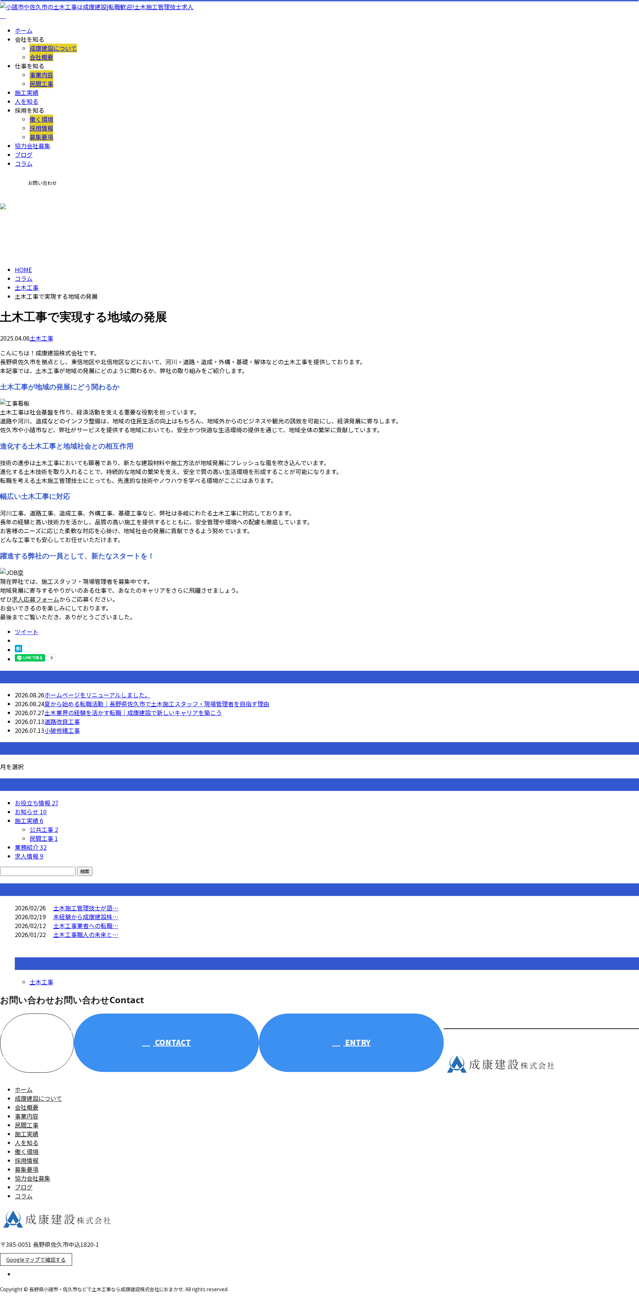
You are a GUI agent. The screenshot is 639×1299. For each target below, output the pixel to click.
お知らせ (31, 811)
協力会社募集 (32, 145)
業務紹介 (31, 847)
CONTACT (26, 207)
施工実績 (26, 92)
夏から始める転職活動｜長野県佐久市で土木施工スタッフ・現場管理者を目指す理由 (156, 703)
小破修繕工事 (62, 730)
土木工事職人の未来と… (85, 934)
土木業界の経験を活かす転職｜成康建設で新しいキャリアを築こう (133, 712)
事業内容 (41, 74)
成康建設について (53, 48)
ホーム (24, 30)
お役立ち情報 (36, 802)
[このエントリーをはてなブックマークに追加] (18, 649)
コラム (24, 163)
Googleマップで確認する (36, 1259)
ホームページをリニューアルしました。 (97, 694)
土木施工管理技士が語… (85, 907)
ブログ (24, 154)
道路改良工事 (62, 721)
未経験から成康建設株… (85, 916)
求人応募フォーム (35, 599)
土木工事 (26, 287)
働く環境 (41, 119)
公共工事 (44, 829)
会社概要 (41, 57)
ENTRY (357, 1042)
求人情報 (29, 856)
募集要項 (41, 136)
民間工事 (41, 83)
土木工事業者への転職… (85, 925)
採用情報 (41, 128)
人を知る (26, 101)
